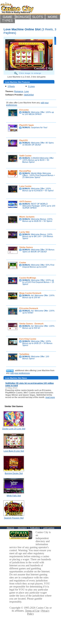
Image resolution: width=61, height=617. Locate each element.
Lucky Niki (24, 232)
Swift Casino (25, 156)
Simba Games (26, 247)
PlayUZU (23, 140)
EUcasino (24, 110)
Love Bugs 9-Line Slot (14, 451)
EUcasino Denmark (28, 308)
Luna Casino (25, 186)
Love (26, 91)
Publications (35, 528)
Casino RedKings (27, 278)
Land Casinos (48, 528)
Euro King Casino (27, 339)
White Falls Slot (14, 496)
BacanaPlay (25, 171)
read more (50, 397)
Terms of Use (32, 610)
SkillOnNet (29, 95)
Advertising (22, 528)
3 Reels (11, 86)
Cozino (22, 262)
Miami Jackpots (27, 217)
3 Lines (31, 86)
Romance (18, 91)
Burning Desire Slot (14, 473)
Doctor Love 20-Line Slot (13, 429)
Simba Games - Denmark (31, 324)
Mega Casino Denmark (30, 293)
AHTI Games (25, 201)
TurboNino (24, 354)
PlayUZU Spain (26, 125)
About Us (10, 528)
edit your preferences (20, 373)
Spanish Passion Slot (14, 518)
